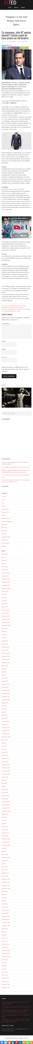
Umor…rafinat (5, 543)
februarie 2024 (5, 647)
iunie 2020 (4, 783)
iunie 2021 (4, 746)
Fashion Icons (17, 305)
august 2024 (5, 628)
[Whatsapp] (24, 48)
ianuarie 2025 (5, 613)
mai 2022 (4, 712)
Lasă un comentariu (22, 41)
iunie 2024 (4, 634)
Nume (4, 341)
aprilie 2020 (5, 789)
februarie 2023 (5, 684)
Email (4, 349)
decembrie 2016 (6, 879)
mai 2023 (4, 675)
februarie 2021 (5, 758)
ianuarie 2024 (5, 650)
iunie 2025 (4, 597)
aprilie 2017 (5, 867)
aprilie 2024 (5, 641)
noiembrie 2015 (6, 919)
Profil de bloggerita (7, 521)
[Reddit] (9, 48)
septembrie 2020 (6, 774)
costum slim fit (18, 309)
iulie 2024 (4, 631)
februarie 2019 (5, 832)
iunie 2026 (4, 560)
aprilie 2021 (5, 752)
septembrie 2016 (6, 888)
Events (3, 506)
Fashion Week (5, 512)
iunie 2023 (4, 672)
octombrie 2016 (6, 885)
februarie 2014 (5, 978)
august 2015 (5, 928)
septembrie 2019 (6, 811)
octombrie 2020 (6, 771)
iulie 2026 (4, 557)
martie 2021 (5, 755)
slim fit (18, 311)
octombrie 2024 (6, 622)
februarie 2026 (5, 573)
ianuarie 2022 (5, 724)
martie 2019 (5, 829)
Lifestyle (24, 305)
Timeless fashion (11, 307)
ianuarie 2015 (5, 947)
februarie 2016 (5, 910)
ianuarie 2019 (5, 836)
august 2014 (5, 959)
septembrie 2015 (6, 925)
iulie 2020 (4, 780)
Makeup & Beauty (6, 518)
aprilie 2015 (5, 938)
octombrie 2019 (6, 808)
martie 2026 (5, 569)
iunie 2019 (4, 820)
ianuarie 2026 (5, 576)
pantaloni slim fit (12, 311)
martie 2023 (5, 681)
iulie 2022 (4, 706)
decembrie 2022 (6, 690)
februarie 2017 (5, 873)
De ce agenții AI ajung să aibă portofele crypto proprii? (16, 467)
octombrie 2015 (6, 922)
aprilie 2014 (5, 972)
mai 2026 (4, 563)
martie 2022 (5, 718)
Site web (4, 357)
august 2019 (5, 814)
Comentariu (6, 323)
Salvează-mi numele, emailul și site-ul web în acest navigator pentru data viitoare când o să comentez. (15, 369)
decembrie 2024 (6, 616)
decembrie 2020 (6, 764)
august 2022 (5, 702)
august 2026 (5, 554)
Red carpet (4, 524)
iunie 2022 (4, 709)
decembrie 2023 (6, 653)
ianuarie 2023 (5, 687)
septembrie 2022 (6, 699)
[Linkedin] (12, 48)
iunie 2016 (4, 897)
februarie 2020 (5, 795)
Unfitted (4, 546)
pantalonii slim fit (13, 189)
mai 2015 (4, 935)
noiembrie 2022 (6, 693)
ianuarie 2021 (5, 761)
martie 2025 (5, 607)
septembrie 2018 (6, 845)
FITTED (16, 2)
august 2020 (5, 777)
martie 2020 (5, 792)
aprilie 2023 (5, 678)
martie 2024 (5, 644)
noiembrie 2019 (6, 805)
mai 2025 (4, 600)
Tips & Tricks (19, 307)
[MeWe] (18, 48)
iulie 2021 (4, 743)
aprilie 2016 (5, 904)
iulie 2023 (4, 668)
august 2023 (5, 665)
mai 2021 (4, 749)
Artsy (3, 500)
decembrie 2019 (6, 802)
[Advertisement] (16, 438)
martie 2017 (5, 870)
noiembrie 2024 (6, 619)
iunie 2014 (4, 966)
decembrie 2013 (6, 984)
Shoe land (4, 527)
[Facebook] (3, 48)
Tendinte (11, 305)
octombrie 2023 (6, 659)
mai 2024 (4, 638)
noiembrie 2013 (5, 987)
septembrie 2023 (6, 662)
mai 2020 (4, 786)
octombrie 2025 (6, 585)
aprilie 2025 (5, 603)
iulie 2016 (4, 894)
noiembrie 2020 (6, 767)
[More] (27, 48)
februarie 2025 (5, 610)
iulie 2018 (4, 848)
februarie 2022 (5, 721)
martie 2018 (5, 854)
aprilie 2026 (5, 566)
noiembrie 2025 (6, 582)
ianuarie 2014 (5, 981)
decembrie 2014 (6, 950)
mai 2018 (4, 851)
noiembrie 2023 (6, 656)
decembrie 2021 (6, 727)
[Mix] (21, 48)
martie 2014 (5, 975)
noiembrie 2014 (6, 953)
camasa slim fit (10, 309)
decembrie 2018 (6, 839)
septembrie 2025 (6, 588)
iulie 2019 (4, 817)
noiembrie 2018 (6, 842)
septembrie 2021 (6, 737)
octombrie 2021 (6, 733)
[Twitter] (6, 48)
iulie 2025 (4, 594)
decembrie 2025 (6, 579)
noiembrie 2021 (5, 730)
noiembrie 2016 (6, 882)
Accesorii (4, 496)
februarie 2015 (5, 944)
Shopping (4, 307)
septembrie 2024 (6, 625)
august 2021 (5, 740)
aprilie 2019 (5, 826)
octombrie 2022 (6, 696)
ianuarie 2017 (5, 876)
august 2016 (5, 891)
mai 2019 (4, 823)
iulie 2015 (4, 932)
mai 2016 (4, 901)
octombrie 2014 (6, 956)
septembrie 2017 (6, 857)
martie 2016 (5, 907)
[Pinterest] (15, 48)
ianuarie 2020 (5, 798)
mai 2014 (4, 969)
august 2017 (5, 860)
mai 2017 (4, 863)
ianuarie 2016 (5, 913)
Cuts (3, 503)
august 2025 (5, 591)
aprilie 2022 (5, 715)
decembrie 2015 (6, 916)
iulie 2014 (4, 962)
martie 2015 (5, 941)
